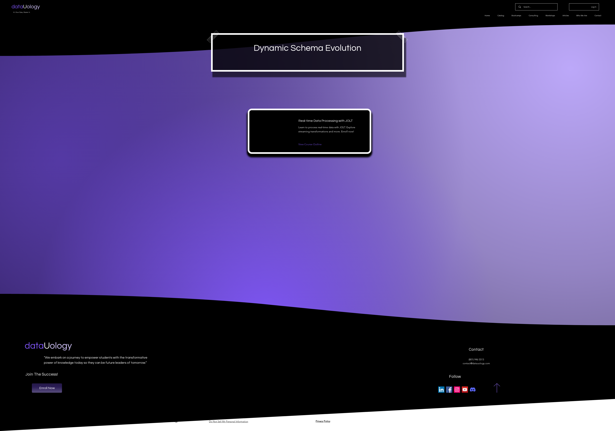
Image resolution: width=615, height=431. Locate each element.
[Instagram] (457, 389)
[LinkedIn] (441, 389)
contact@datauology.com (476, 363)
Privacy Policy (323, 421)
